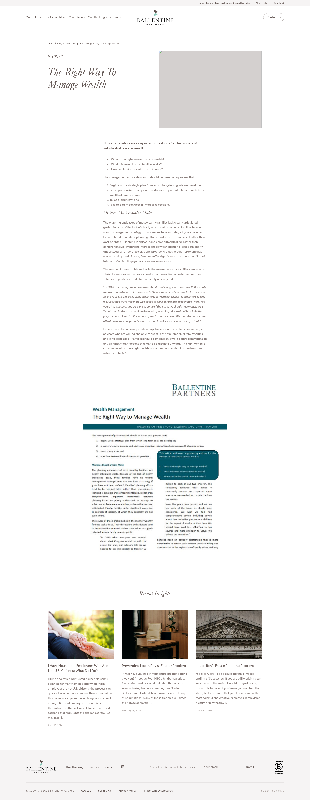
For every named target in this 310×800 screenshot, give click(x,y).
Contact (108, 767)
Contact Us (274, 17)
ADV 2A (86, 790)
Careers (93, 767)
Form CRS (104, 790)
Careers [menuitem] (249, 3)
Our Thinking (55, 43)
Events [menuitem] (209, 3)
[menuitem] (34, 17)
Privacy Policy (127, 790)
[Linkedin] (122, 766)
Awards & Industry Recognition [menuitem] (229, 3)
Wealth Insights (72, 43)
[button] (275, 3)
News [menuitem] (201, 3)
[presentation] (34, 17)
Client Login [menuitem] (261, 3)
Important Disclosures (158, 790)
